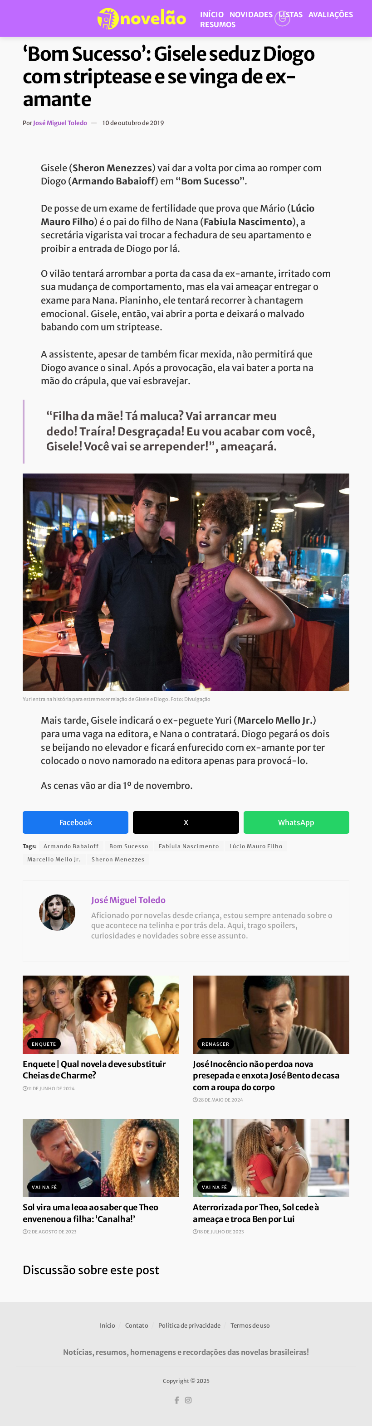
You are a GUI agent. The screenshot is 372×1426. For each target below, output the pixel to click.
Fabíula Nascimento (189, 846)
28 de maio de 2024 (220, 1100)
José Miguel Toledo (60, 123)
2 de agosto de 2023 (52, 1232)
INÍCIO (212, 14)
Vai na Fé (44, 1187)
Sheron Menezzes (118, 859)
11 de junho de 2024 (51, 1089)
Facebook (75, 822)
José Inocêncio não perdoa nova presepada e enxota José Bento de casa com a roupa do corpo (266, 1075)
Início (107, 1325)
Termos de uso (250, 1325)
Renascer (216, 1044)
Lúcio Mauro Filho (256, 846)
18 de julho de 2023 (220, 1232)
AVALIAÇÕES (330, 14)
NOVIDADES (251, 14)
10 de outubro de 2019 (133, 123)
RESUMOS (217, 24)
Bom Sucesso (128, 846)
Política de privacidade (189, 1325)
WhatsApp (296, 822)
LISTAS (291, 14)
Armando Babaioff (71, 846)
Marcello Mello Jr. (54, 859)
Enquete (44, 1044)
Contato (136, 1325)
